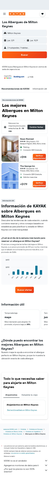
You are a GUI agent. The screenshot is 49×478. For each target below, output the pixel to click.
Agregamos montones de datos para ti (21, 465)
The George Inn (27, 166)
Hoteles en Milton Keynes (13, 434)
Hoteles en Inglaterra (33, 431)
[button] (4, 14)
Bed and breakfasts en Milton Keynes (22, 410)
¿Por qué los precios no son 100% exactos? (19, 470)
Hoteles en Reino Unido (13, 431)
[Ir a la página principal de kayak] (17, 13)
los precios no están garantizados (22, 453)
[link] (24, 290)
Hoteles (23, 429)
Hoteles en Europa (35, 429)
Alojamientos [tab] (11, 395)
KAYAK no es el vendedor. (15, 460)
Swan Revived (27, 139)
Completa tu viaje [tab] (30, 395)
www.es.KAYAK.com (10, 429)
